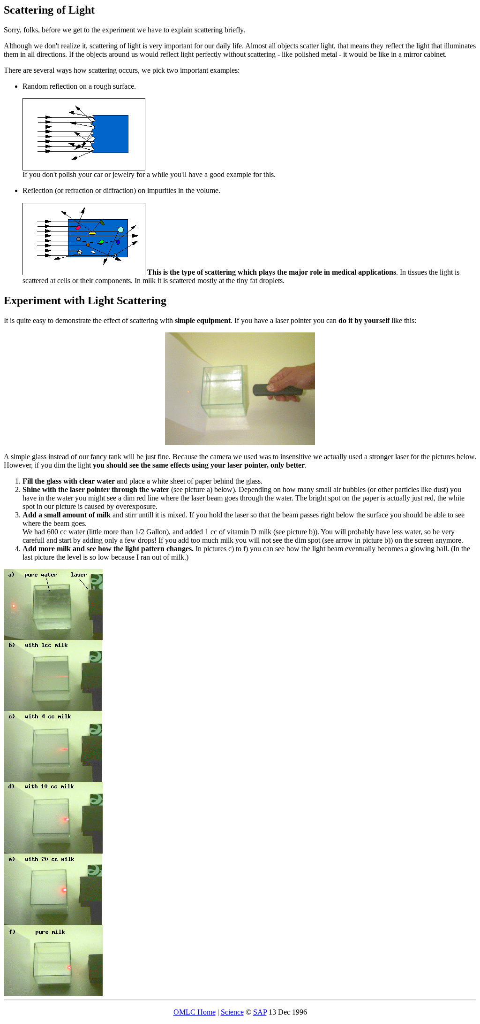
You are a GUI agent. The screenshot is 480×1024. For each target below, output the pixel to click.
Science (232, 1012)
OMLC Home (194, 1012)
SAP (260, 1012)
